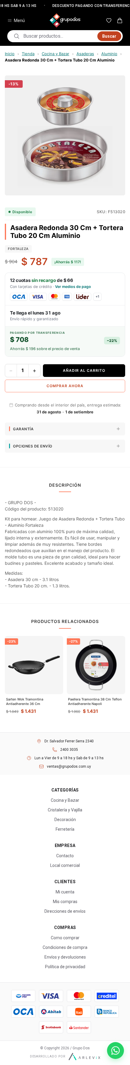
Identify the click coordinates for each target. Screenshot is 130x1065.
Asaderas (85, 53)
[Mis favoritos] (108, 20)
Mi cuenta (65, 892)
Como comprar (65, 937)
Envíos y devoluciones (65, 957)
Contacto (65, 855)
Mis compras (65, 901)
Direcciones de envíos (65, 911)
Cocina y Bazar (55, 53)
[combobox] (58, 36)
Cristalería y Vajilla (65, 809)
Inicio (10, 53)
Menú (19, 20)
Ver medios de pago (73, 286)
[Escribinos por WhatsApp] (115, 1050)
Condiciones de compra (65, 947)
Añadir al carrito (84, 370)
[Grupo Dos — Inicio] (65, 20)
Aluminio (109, 53)
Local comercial (65, 865)
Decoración (65, 819)
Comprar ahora (65, 386)
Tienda (28, 53)
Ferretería (65, 829)
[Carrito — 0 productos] (119, 20)
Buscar (109, 36)
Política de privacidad (65, 966)
